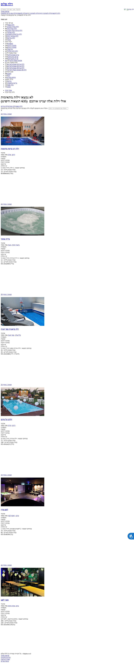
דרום (13, 155)
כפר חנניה (11, 335)
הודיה (9, 425)
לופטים (9, 74)
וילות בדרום (11, 38)
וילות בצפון (11, 25)
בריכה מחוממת (12, 83)
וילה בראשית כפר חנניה (10, 329)
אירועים (10, 49)
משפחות (10, 43)
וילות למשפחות (21, 13)
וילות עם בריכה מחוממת (8, 13)
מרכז (17, 516)
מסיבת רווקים (12, 45)
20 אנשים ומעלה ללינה (13, 60)
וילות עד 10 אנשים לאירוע (16, 64)
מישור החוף (15, 245)
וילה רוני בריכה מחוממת (10, 149)
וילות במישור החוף (12, 36)
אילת (9, 40)
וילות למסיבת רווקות (45, 13)
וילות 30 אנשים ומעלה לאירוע (17, 70)
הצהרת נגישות (5, 659)
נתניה (9, 245)
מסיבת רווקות (12, 47)
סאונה (9, 87)
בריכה (9, 81)
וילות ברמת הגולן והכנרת (14, 30)
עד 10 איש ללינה (13, 57)
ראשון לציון (11, 516)
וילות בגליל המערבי (13, 27)
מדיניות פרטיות (5, 657)
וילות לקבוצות (56, 13)
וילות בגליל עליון (12, 28)
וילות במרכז (11, 32)
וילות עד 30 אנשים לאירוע (16, 68)
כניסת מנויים (5, 661)
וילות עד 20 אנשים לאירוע (16, 66)
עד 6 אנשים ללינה (13, 55)
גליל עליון (18, 335)
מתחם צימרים (11, 77)
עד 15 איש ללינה (13, 59)
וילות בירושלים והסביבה (14, 34)
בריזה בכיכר (5, 239)
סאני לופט (5, 600)
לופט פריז (4, 510)
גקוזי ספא (11, 85)
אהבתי (3, 153)
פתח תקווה (11, 606)
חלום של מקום (6, 419)
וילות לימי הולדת (13, 51)
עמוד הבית (8, 90)
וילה (9, 75)
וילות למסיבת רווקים (32, 13)
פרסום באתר (5, 11)
